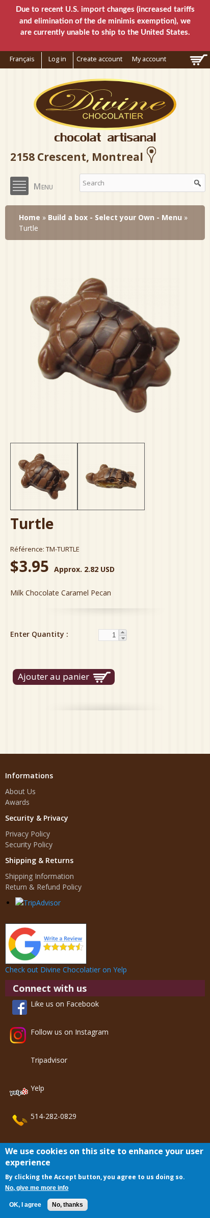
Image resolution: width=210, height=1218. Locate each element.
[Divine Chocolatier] (105, 136)
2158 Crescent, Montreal (76, 157)
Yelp (37, 1088)
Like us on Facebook (65, 1004)
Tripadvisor (49, 1060)
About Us (20, 791)
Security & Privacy (36, 818)
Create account (99, 59)
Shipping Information (39, 876)
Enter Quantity (38, 634)
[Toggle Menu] (19, 186)
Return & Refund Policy (43, 887)
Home (29, 217)
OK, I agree (25, 1204)
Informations (29, 775)
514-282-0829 (53, 1116)
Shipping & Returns (39, 860)
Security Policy (28, 844)
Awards (17, 802)
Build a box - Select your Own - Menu (115, 217)
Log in (57, 59)
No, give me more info (36, 1187)
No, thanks (67, 1204)
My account (149, 59)
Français (22, 59)
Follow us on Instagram (70, 1032)
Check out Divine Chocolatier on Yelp (66, 969)
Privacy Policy (27, 834)
